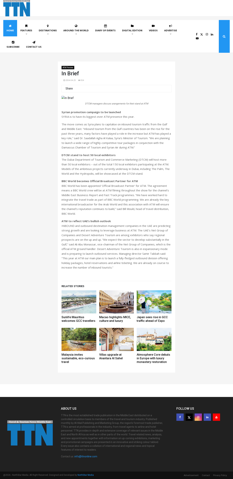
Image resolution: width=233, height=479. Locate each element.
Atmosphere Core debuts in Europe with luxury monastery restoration (153, 358)
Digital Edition (132, 30)
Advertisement (191, 475)
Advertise (170, 30)
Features (26, 30)
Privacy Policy (220, 475)
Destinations (48, 30)
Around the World (76, 30)
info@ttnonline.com (85, 456)
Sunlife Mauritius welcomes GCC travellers (78, 319)
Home (10, 30)
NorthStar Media (86, 475)
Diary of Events (105, 30)
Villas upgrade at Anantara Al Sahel (111, 356)
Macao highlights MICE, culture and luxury (115, 319)
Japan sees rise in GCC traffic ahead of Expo (152, 319)
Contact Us (34, 46)
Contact (206, 475)
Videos (153, 30)
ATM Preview (68, 68)
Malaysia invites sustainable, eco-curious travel (78, 358)
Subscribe (13, 46)
